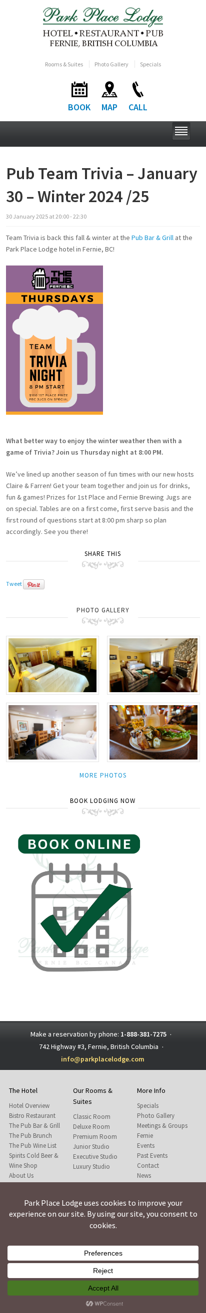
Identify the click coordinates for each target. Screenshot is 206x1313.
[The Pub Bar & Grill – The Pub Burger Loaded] (154, 731)
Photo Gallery (111, 64)
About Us (21, 1175)
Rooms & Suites (64, 64)
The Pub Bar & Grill (34, 1125)
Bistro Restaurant (32, 1115)
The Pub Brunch (30, 1135)
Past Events (152, 1155)
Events (145, 1145)
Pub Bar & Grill (153, 237)
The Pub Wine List (32, 1145)
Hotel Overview (29, 1105)
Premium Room (95, 1136)
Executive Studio (95, 1156)
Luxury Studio (91, 1166)
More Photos (103, 775)
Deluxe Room (91, 1126)
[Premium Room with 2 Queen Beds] (52, 664)
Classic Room (91, 1116)
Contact (148, 1165)
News (144, 1175)
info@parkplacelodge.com (102, 1058)
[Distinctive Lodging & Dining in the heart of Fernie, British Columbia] (103, 26)
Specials (150, 64)
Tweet (14, 584)
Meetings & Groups (162, 1125)
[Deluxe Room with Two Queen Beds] (52, 731)
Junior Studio (91, 1146)
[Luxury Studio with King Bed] (154, 664)
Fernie (145, 1135)
